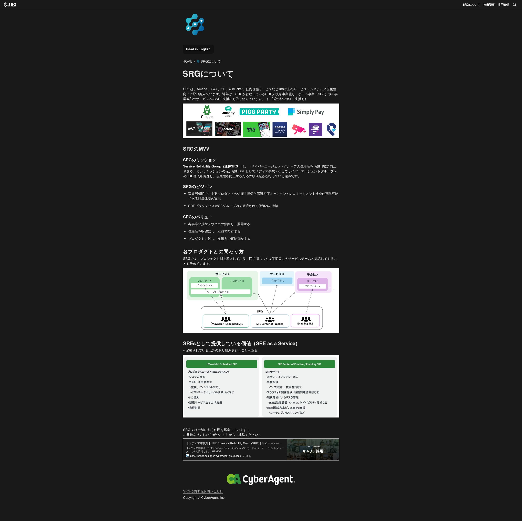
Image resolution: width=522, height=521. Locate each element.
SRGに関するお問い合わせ (203, 491)
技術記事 (489, 4)
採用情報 (503, 4)
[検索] (515, 5)
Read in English (198, 49)
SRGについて (471, 4)
